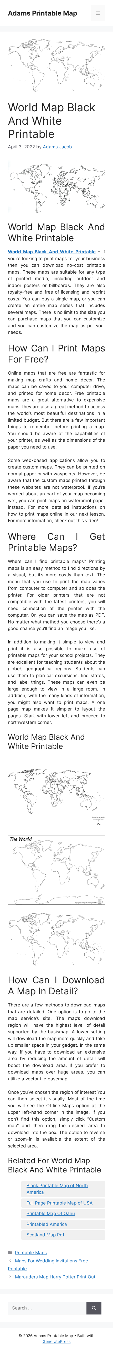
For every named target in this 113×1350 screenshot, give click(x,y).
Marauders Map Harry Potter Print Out (55, 1277)
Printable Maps (31, 1252)
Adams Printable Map (42, 13)
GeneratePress (57, 1341)
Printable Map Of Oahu (51, 1213)
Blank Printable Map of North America (57, 1189)
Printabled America (47, 1224)
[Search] (93, 1308)
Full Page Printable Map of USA (60, 1203)
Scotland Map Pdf (45, 1234)
